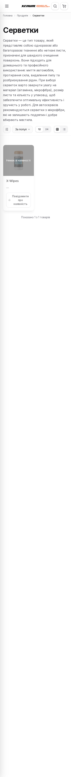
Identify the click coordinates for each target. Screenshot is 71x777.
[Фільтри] (7, 129)
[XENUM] (35, 6)
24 (46, 129)
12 (39, 129)
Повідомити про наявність (20, 200)
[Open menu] (7, 6)
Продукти (22, 15)
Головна (7, 15)
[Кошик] (64, 6)
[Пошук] (55, 6)
